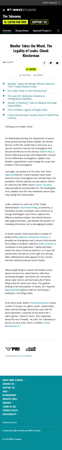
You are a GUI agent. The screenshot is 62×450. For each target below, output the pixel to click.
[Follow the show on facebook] (22, 421)
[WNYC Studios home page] (25, 10)
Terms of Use (9, 406)
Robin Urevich (46, 243)
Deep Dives (22, 31)
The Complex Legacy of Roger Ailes (27, 109)
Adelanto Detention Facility (33, 237)
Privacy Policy (10, 410)
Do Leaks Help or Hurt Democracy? (27, 90)
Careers (7, 402)
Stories (7, 31)
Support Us (39, 22)
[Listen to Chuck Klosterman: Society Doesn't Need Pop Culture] (5, 115)
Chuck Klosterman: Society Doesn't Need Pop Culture (33, 116)
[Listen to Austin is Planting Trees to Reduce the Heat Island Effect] (5, 103)
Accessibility (9, 414)
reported (9, 174)
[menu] (4, 10)
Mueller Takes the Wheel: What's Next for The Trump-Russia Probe (31, 85)
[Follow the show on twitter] (30, 421)
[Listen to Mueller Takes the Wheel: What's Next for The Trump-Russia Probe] (5, 84)
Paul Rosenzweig (29, 207)
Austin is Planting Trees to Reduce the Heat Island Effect (32, 104)
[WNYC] (31, 350)
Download (26, 75)
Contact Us (8, 383)
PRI (19, 355)
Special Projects (42, 31)
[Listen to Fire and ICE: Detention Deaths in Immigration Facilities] (5, 96)
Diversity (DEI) (10, 398)
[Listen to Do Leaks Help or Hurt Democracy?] (5, 90)
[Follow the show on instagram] (38, 421)
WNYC (29, 355)
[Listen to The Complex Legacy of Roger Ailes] (5, 109)
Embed (40, 75)
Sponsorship (9, 395)
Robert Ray (46, 151)
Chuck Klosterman (39, 302)
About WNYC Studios (13, 380)
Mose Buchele (12, 289)
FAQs (5, 391)
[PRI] (13, 350)
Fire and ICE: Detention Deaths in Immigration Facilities (26, 97)
